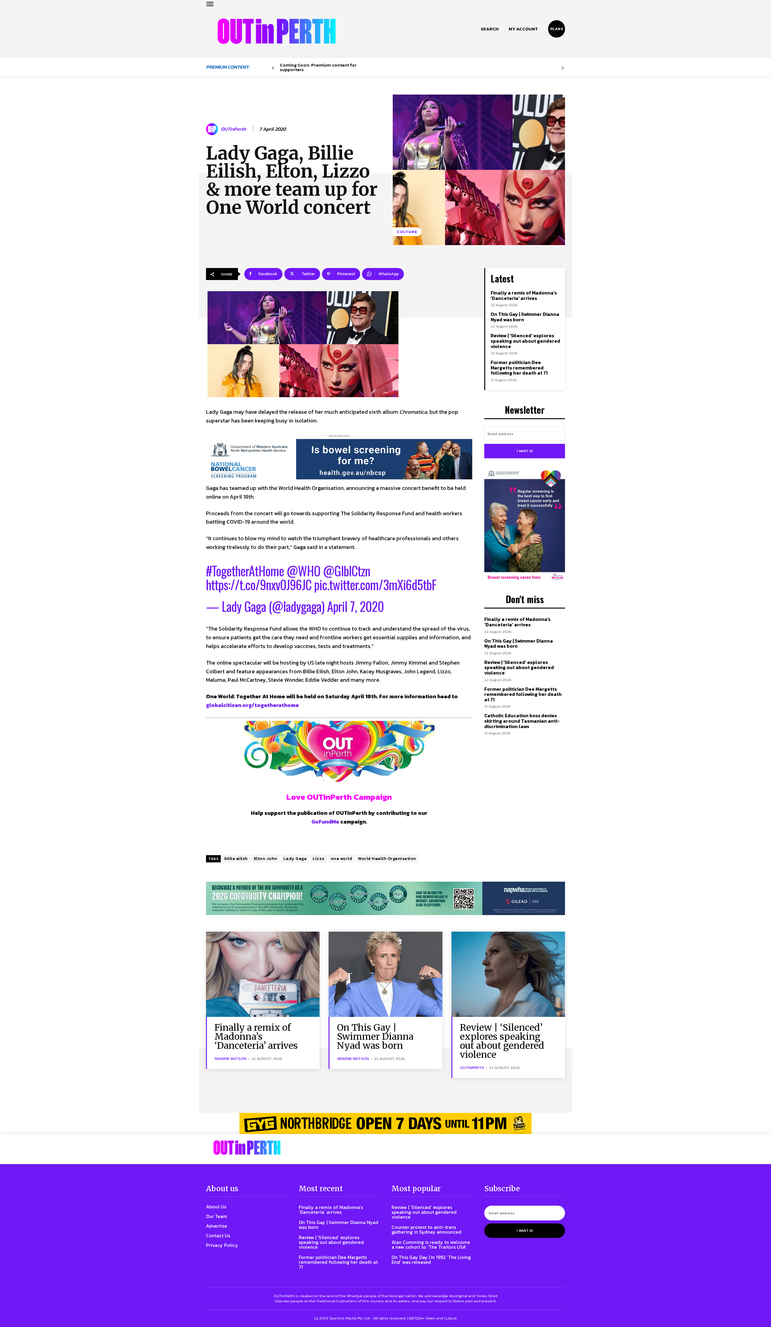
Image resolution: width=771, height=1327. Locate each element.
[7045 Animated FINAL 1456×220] (339, 459)
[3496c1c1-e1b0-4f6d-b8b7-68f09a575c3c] (385, 898)
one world (341, 858)
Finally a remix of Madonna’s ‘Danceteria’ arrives (524, 295)
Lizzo (319, 858)
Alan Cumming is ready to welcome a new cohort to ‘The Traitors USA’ (431, 1244)
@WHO (303, 570)
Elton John (265, 858)
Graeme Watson (230, 1058)
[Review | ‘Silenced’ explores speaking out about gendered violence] (508, 974)
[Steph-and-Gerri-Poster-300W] (524, 525)
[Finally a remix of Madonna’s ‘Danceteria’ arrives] (263, 974)
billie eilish (236, 858)
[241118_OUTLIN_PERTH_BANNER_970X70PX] (385, 1123)
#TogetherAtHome (245, 570)
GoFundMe (325, 822)
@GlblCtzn (346, 570)
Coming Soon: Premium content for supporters (318, 67)
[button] (489, 28)
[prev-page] (273, 68)
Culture (407, 232)
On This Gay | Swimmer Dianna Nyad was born (525, 316)
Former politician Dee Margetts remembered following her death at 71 (519, 367)
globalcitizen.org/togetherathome (252, 705)
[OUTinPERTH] (276, 31)
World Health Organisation (387, 858)
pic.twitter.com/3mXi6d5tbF (375, 584)
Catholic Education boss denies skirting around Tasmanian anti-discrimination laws (522, 721)
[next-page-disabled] (563, 68)
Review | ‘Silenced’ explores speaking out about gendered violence (525, 341)
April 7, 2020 (355, 606)
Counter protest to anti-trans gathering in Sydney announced (426, 1229)
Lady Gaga (295, 858)
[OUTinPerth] (213, 129)
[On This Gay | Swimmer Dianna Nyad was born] (385, 974)
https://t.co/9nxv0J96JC (258, 584)
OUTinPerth (233, 129)
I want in (525, 451)
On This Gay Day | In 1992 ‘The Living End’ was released (431, 1260)
